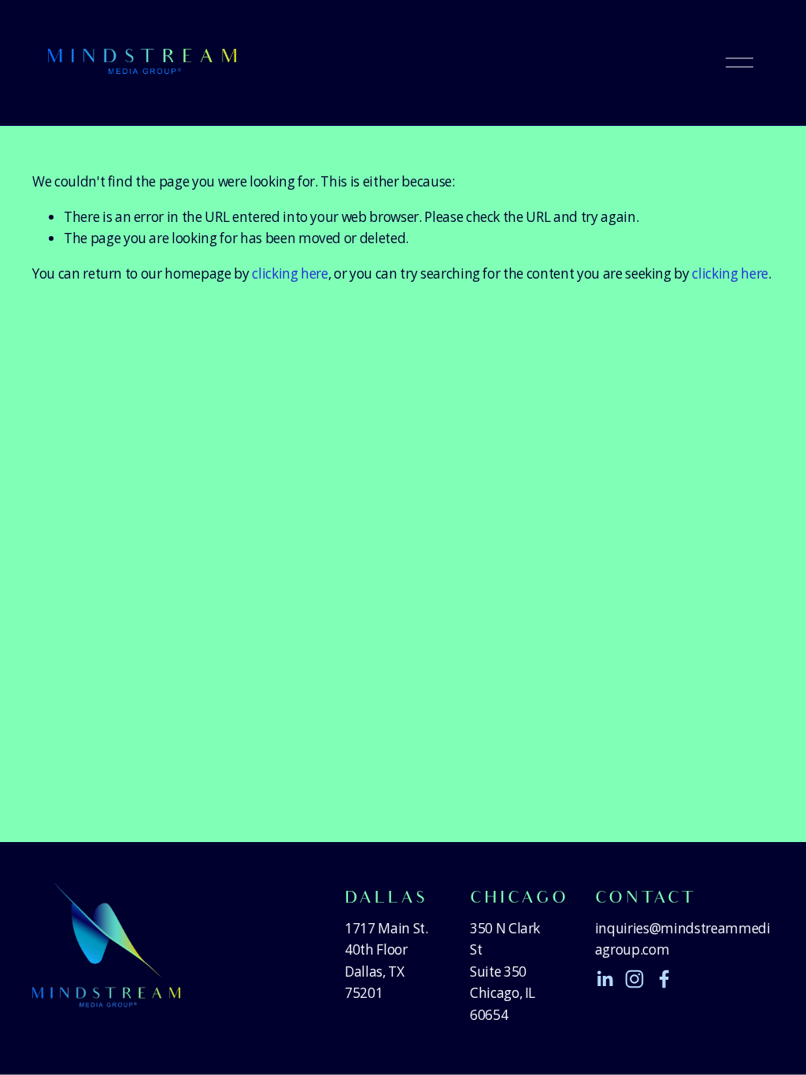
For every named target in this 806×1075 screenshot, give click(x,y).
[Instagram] (634, 979)
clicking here (290, 273)
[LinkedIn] (604, 979)
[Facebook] (664, 979)
